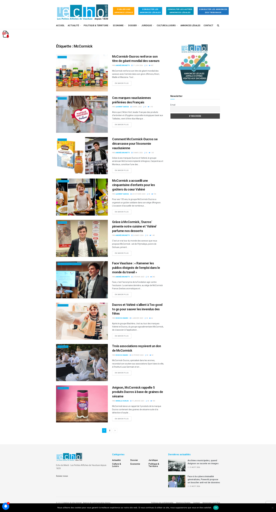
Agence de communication (94, 503)
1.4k (153, 235)
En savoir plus (123, 83)
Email (172, 105)
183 (153, 401)
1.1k (151, 107)
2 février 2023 (138, 277)
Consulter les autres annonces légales (180, 11)
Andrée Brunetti (123, 65)
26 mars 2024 (138, 235)
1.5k (152, 153)
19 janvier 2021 (137, 401)
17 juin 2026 (138, 65)
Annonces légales (190, 25)
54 (152, 355)
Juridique (146, 25)
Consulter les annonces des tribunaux (213, 11)
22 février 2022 (137, 355)
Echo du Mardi (122, 318)
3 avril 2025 (137, 107)
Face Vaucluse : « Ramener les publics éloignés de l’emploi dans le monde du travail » (136, 267)
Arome (107, 503)
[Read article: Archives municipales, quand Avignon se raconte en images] (176, 465)
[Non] (272, 507)
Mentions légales (183, 503)
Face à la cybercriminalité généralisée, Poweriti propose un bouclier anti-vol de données (204, 479)
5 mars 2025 (138, 153)
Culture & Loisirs (166, 25)
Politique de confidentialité (162, 503)
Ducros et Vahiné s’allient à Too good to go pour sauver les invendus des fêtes (137, 309)
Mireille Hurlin (122, 401)
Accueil (60, 25)
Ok (216, 507)
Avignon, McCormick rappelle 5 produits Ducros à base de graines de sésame (137, 392)
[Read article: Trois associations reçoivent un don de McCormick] (82, 362)
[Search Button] (218, 25)
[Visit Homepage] (82, 11)
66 (152, 318)
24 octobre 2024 (138, 194)
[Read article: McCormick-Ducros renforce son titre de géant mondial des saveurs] (82, 72)
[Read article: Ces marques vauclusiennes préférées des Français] (82, 114)
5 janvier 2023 (137, 318)
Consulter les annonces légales (150, 11)
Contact (208, 25)
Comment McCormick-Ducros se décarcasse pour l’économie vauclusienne (135, 143)
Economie (118, 25)
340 (153, 277)
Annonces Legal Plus (211, 503)
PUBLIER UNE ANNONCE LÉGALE (123, 11)
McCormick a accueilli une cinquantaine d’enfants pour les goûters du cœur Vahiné (133, 185)
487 (151, 65)
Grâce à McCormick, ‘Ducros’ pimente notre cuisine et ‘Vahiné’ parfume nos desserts (134, 226)
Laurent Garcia (122, 107)
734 (154, 194)
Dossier (132, 25)
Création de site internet (72, 503)
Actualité (73, 25)
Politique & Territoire (96, 25)
